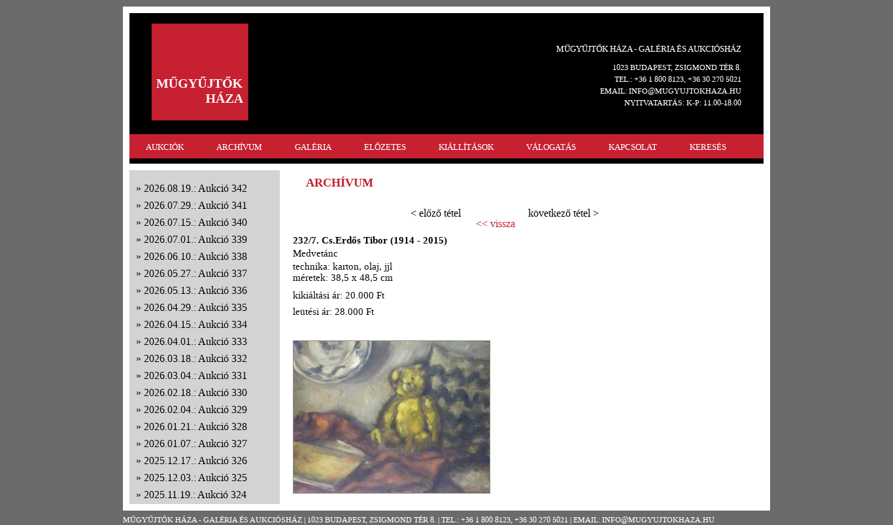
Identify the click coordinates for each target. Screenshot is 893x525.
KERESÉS (708, 147)
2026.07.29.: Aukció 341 (195, 205)
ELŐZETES (385, 147)
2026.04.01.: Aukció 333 (195, 341)
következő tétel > (563, 213)
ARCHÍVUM (239, 147)
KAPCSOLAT (633, 147)
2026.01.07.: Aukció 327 (195, 443)
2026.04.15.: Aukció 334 (195, 324)
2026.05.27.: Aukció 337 (195, 273)
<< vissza (495, 224)
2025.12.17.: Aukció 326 (195, 460)
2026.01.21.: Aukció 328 (195, 426)
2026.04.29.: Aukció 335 (195, 307)
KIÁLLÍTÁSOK (466, 147)
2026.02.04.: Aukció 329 (195, 409)
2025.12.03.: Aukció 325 (195, 477)
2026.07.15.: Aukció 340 (195, 222)
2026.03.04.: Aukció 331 (195, 375)
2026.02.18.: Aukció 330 (195, 392)
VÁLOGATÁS (551, 147)
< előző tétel (436, 213)
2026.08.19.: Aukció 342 (195, 188)
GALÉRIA (313, 147)
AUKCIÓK (165, 147)
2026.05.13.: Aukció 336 (195, 290)
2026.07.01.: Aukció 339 (195, 239)
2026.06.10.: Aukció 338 (195, 256)
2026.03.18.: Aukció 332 (195, 358)
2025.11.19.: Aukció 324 (195, 494)
